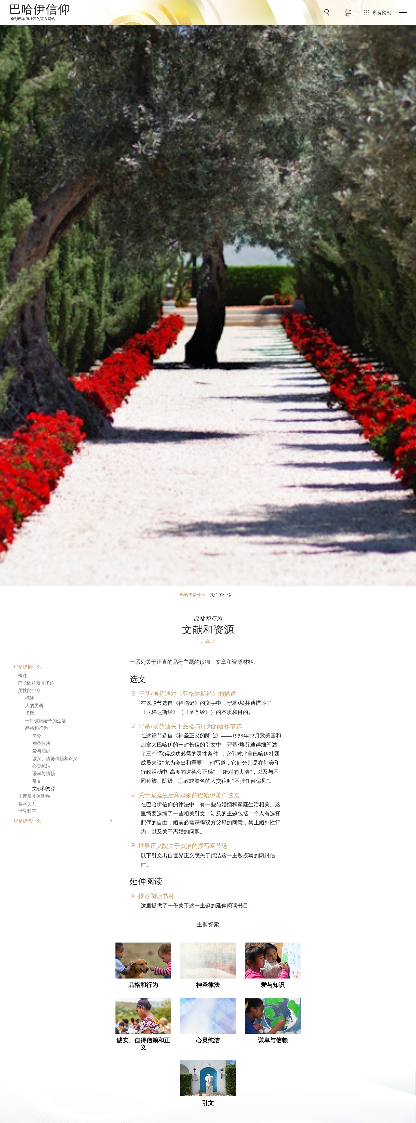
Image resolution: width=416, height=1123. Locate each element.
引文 (36, 781)
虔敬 (29, 713)
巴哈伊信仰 (39, 10)
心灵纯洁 (41, 766)
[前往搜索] (327, 12)
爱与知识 (41, 751)
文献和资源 (43, 788)
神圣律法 (41, 743)
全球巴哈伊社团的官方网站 (33, 18)
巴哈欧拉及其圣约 (36, 683)
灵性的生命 (29, 690)
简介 (36, 736)
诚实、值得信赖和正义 (55, 758)
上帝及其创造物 (34, 796)
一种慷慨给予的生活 (45, 720)
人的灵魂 (34, 705)
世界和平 (27, 811)
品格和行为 (36, 728)
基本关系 (27, 803)
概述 (22, 675)
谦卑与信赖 (43, 773)
